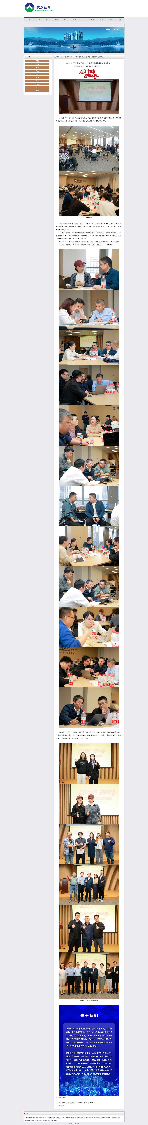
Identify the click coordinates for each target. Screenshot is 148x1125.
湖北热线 (47, 1118)
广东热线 (68, 1118)
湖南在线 (42, 1118)
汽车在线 (104, 1118)
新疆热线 (99, 1118)
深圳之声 (72, 1118)
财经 (56, 19)
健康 (83, 19)
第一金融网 (34, 1118)
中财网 (38, 1118)
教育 (119, 19)
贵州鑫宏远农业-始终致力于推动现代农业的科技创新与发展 (77, 1103)
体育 (92, 19)
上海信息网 (94, 1118)
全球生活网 (28, 1118)
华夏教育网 (110, 1118)
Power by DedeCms (74, 1123)
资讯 (47, 19)
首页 (29, 19)
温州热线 (48, 1120)
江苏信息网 (43, 1120)
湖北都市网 (53, 1118)
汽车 (101, 19)
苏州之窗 (37, 1120)
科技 (74, 19)
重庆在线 (88, 1118)
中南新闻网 (78, 1118)
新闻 (38, 19)
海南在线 (63, 1118)
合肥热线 (27, 1120)
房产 (110, 19)
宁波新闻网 (54, 1120)
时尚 (65, 19)
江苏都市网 (32, 1120)
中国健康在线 (116, 1118)
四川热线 (58, 1118)
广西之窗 (83, 1118)
